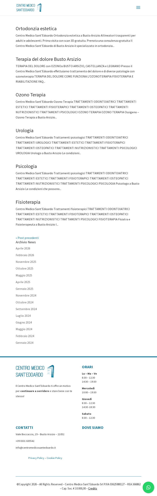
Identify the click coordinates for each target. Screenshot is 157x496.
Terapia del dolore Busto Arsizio (48, 59)
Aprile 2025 (23, 282)
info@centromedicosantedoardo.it (36, 447)
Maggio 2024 (24, 329)
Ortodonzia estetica (36, 28)
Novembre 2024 (26, 295)
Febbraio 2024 (25, 336)
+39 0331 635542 (25, 441)
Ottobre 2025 (24, 268)
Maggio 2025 (24, 275)
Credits (92, 488)
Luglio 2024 (23, 316)
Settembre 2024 (26, 309)
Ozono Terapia (31, 94)
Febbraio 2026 (25, 255)
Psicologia (26, 166)
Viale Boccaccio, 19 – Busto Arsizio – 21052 (40, 434)
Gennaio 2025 (24, 289)
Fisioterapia (28, 202)
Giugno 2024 (24, 322)
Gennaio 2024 (24, 343)
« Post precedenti (27, 238)
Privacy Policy (36, 458)
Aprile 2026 (23, 248)
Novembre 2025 (26, 262)
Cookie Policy (54, 458)
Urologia (25, 130)
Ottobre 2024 (24, 302)
